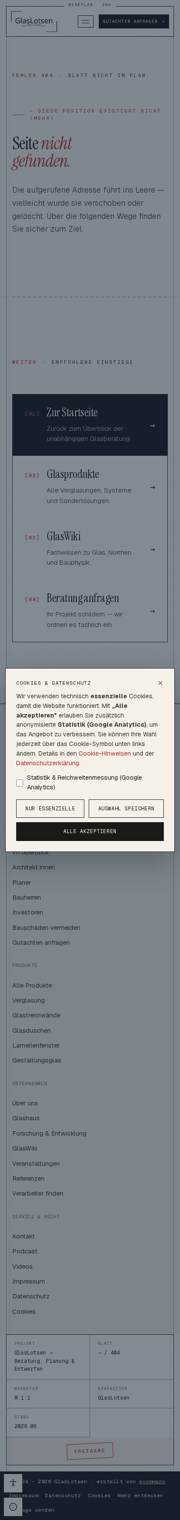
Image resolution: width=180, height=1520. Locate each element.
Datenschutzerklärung (47, 763)
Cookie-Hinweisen (105, 753)
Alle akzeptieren (89, 831)
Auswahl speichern (126, 808)
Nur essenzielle (50, 808)
